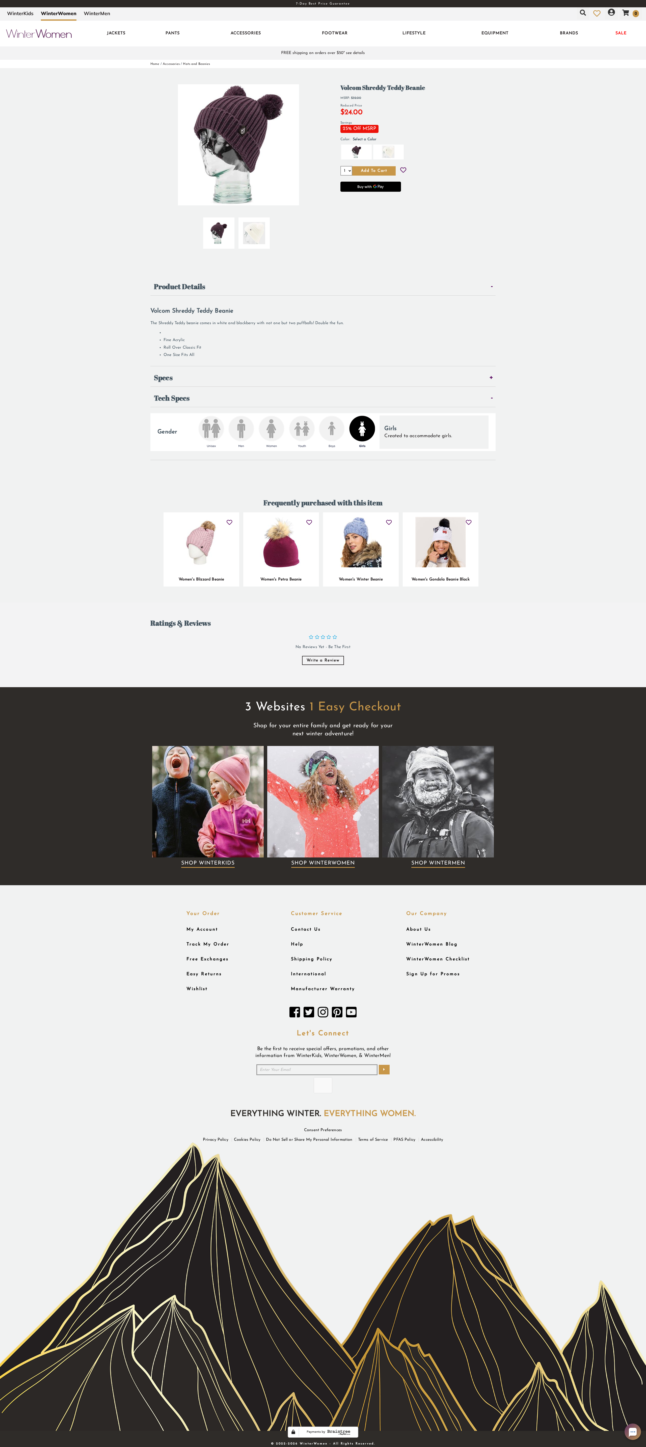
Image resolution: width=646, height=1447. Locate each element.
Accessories (246, 33)
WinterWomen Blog (432, 944)
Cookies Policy (247, 1140)
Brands (569, 33)
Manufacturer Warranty (323, 989)
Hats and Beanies (196, 64)
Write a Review (323, 660)
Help (297, 944)
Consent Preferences (323, 1130)
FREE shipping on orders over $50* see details (323, 53)
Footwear (335, 33)
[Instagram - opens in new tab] (323, 1014)
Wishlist (197, 989)
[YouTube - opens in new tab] (351, 1014)
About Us (418, 929)
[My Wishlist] (597, 13)
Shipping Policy (312, 959)
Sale (621, 33)
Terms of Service (373, 1140)
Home (154, 64)
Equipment (494, 33)
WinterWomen (58, 13)
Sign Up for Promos (433, 974)
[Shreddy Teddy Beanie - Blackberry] (218, 231)
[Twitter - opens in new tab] (309, 1014)
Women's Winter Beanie (361, 579)
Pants (173, 33)
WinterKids (20, 13)
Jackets (116, 33)
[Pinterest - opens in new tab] (337, 1014)
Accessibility (432, 1140)
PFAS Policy (404, 1140)
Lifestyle (414, 33)
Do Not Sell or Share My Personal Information (309, 1140)
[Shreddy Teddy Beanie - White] (254, 231)
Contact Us (306, 929)
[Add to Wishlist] (403, 171)
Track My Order (207, 944)
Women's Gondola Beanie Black (440, 579)
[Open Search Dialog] (583, 13)
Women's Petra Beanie (281, 579)
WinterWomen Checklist (438, 959)
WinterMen (97, 13)
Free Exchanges (207, 959)
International (308, 974)
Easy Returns (204, 974)
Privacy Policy (215, 1140)
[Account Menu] (611, 13)
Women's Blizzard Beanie (201, 579)
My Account (202, 929)
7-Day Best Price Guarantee (323, 3)
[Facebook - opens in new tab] (294, 1014)
